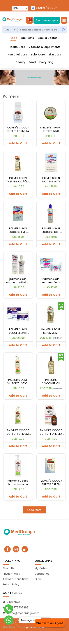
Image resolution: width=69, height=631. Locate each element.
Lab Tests (27, 38)
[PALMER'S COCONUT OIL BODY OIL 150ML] (51, 364)
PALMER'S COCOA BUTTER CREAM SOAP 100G (51, 482)
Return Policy (11, 584)
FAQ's (38, 579)
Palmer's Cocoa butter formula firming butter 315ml (18, 482)
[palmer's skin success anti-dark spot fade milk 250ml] (18, 263)
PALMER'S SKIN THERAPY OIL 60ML (18, 180)
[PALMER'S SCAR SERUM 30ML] (51, 314)
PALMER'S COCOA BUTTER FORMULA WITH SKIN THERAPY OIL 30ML (51, 432)
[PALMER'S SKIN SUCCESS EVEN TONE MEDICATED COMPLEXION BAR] (18, 213)
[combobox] (9, 29)
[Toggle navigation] (64, 20)
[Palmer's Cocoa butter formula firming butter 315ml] (18, 465)
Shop (13, 38)
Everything (46, 62)
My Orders (41, 568)
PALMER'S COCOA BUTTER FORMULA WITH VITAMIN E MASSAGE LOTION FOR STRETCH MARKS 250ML (18, 432)
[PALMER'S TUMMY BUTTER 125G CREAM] (51, 112)
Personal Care (17, 54)
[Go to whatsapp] (8, 620)
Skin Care (55, 54)
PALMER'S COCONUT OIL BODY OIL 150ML (51, 381)
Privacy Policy (11, 574)
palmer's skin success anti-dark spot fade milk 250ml (18, 280)
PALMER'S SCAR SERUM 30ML (51, 331)
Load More (34, 510)
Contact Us (42, 574)
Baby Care (38, 54)
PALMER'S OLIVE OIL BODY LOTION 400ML (18, 381)
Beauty (20, 62)
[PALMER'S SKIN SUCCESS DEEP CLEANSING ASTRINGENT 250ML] (51, 213)
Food (32, 62)
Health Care (17, 47)
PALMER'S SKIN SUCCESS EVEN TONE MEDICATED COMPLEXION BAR (18, 230)
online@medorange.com (23, 613)
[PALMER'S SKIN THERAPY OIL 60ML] (18, 163)
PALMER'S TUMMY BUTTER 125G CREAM (51, 129)
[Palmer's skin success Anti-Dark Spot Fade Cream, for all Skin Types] (51, 263)
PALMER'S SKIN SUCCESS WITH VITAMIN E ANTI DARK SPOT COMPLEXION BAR (51, 180)
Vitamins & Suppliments (44, 47)
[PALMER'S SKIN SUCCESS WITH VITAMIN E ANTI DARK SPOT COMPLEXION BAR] (51, 163)
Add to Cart (18, 143)
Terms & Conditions (15, 579)
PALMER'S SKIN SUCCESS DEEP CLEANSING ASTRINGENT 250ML (51, 230)
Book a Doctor (47, 38)
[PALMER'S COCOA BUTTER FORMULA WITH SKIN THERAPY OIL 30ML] (51, 415)
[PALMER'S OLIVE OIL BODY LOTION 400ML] (18, 364)
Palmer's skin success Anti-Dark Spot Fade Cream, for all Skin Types (51, 280)
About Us (8, 568)
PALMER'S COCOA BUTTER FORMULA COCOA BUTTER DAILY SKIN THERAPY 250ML (18, 129)
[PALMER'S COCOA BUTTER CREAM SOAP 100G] (51, 465)
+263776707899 (17, 607)
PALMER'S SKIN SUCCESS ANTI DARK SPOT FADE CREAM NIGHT (18, 331)
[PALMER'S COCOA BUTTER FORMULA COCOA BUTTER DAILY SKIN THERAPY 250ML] (18, 112)
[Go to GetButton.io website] (9, 627)
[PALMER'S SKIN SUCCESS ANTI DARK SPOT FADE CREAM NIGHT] (18, 314)
